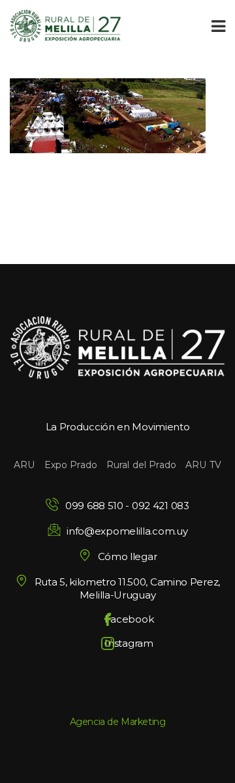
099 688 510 (94, 505)
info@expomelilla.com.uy (127, 531)
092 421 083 (160, 505)
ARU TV (203, 465)
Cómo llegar (127, 556)
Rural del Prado (141, 465)
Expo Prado (70, 465)
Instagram (128, 643)
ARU (24, 465)
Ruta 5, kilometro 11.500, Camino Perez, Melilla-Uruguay (127, 588)
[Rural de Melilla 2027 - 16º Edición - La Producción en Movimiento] (65, 26)
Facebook (129, 619)
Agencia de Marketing (118, 722)
